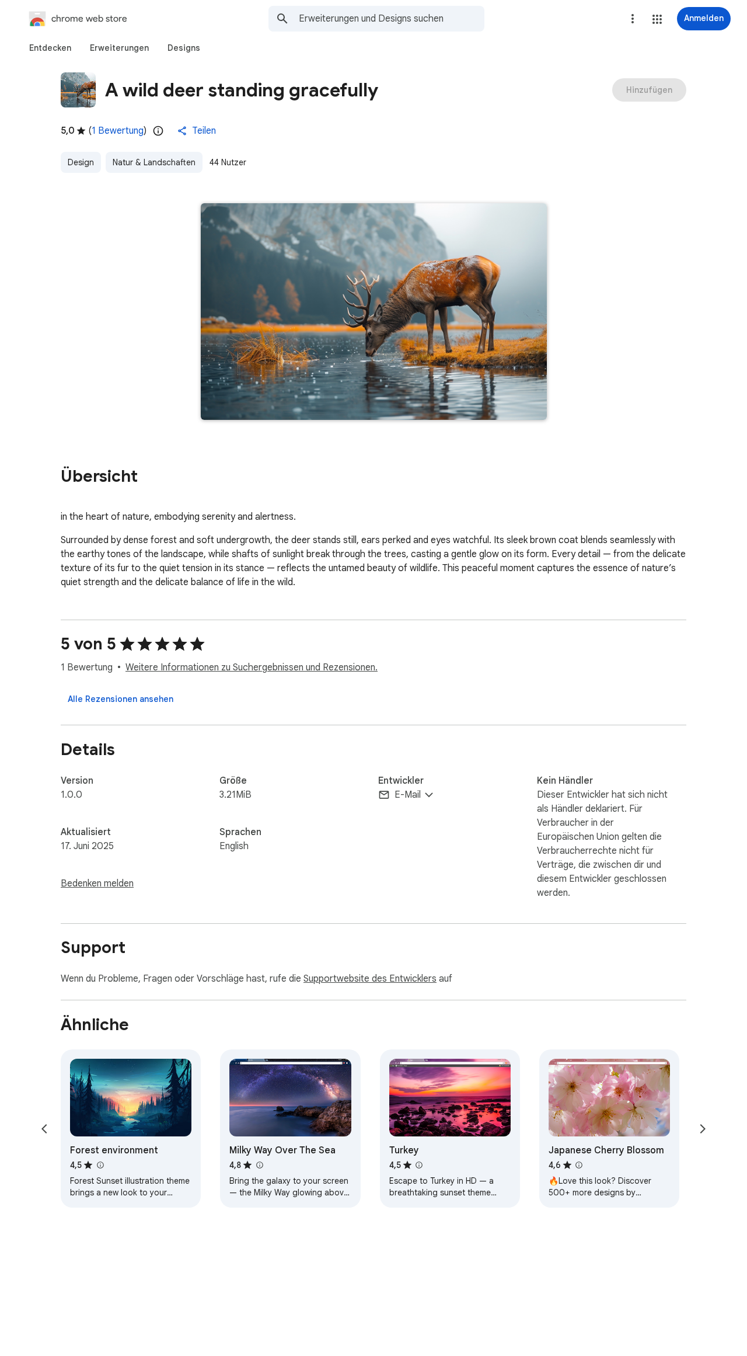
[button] (657, 19)
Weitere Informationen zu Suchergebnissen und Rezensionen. (251, 667)
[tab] (50, 47)
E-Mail (408, 795)
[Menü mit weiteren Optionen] (632, 18)
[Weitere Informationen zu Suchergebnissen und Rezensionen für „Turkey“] (419, 1165)
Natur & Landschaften (154, 162)
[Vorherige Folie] (44, 1129)
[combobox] (391, 19)
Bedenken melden (97, 883)
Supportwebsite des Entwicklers (370, 979)
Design (81, 162)
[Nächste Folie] (702, 1129)
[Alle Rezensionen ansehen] (120, 699)
